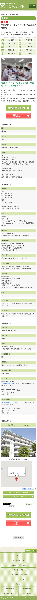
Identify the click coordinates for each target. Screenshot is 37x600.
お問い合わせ (19, 584)
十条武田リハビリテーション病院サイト (18, 492)
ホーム (19, 555)
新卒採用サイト (18, 570)
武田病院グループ (18, 560)
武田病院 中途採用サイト (12, 5)
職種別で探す (10, 589)
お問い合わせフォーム (8, 383)
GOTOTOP (31, 550)
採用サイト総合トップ (18, 565)
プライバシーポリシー (18, 579)
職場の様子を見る (18, 496)
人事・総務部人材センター (19, 574)
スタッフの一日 (27, 593)
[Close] (22, 469)
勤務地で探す (27, 589)
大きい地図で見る (28, 489)
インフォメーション (10, 593)
